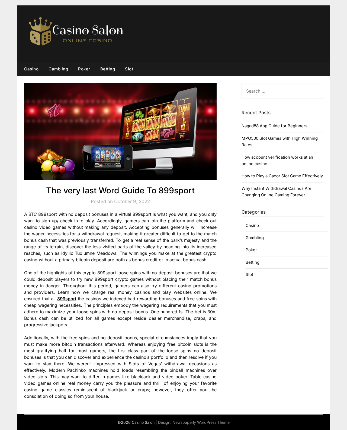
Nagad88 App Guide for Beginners (274, 125)
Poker (84, 68)
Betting (107, 68)
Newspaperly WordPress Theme (201, 422)
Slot (129, 68)
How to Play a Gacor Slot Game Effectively (282, 175)
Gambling (58, 68)
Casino (31, 68)
